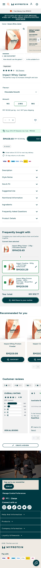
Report (33, 430)
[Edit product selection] (36, 267)
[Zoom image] (23, 29)
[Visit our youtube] (19, 507)
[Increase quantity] (13, 120)
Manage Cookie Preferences (14, 493)
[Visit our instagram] (4, 507)
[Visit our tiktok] (14, 507)
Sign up (9, 486)
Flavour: (6, 88)
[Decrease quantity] (5, 120)
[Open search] (8, 4)
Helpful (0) (37, 427)
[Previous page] (34, 438)
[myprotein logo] (19, 4)
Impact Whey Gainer (14, 24)
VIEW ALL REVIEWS (11, 430)
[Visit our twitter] (24, 507)
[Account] (31, 4)
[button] (36, 563)
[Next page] (38, 438)
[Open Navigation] (4, 4)
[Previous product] (34, 367)
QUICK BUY (14, 359)
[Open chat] (29, 507)
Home (4, 24)
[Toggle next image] (38, 39)
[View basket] (37, 4)
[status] (9, 120)
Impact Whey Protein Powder (12, 345)
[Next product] (38, 367)
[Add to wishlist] (35, 120)
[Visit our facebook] (9, 507)
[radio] (8, 104)
